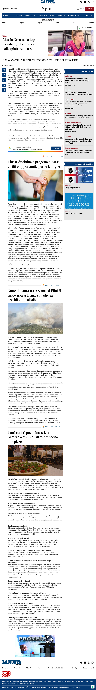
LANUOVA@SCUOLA (61, 15)
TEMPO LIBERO (43, 15)
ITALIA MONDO (28, 15)
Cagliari (40, 22)
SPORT (36, 15)
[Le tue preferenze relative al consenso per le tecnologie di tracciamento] (92, 686)
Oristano (91, 22)
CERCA (91, 15)
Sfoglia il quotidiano (11, 9)
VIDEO (52, 15)
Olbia (74, 22)
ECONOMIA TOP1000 (74, 15)
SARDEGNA (19, 15)
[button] (35, 646)
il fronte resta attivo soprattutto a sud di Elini (33, 343)
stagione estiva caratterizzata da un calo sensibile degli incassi (34, 484)
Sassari (4, 22)
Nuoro (57, 22)
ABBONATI (89, 9)
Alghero (22, 22)
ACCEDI (82, 9)
